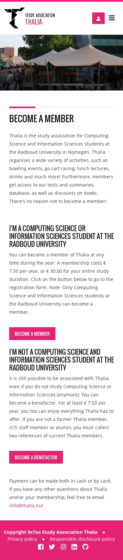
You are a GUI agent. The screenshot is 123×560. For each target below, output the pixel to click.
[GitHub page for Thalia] (85, 546)
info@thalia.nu (25, 505)
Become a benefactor (36, 457)
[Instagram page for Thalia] (64, 546)
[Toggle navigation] (112, 18)
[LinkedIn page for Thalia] (75, 546)
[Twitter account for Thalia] (53, 546)
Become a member (32, 333)
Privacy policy (22, 539)
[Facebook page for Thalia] (41, 546)
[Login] (98, 18)
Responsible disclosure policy (82, 539)
